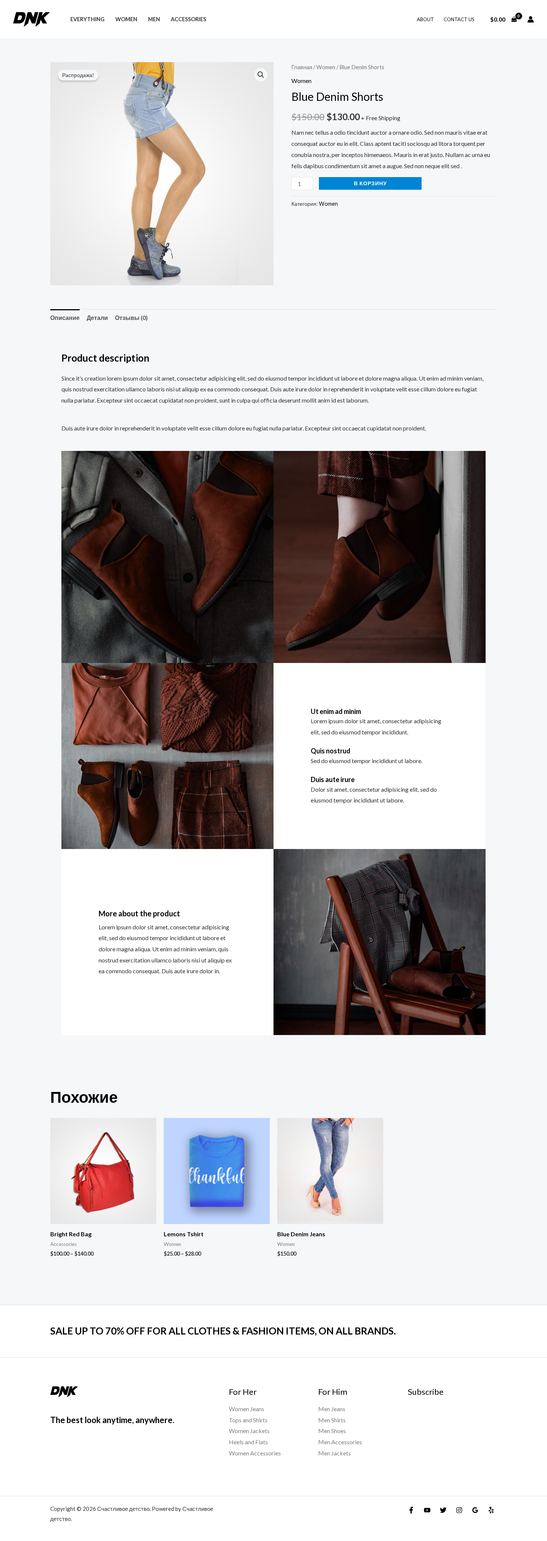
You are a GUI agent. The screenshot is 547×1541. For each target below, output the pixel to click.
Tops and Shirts (248, 1419)
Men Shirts (332, 1419)
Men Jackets (334, 1453)
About (425, 19)
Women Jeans (246, 1408)
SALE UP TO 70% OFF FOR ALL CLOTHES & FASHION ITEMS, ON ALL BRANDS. (223, 1331)
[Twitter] (443, 1510)
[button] (261, 74)
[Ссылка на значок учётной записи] (530, 19)
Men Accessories (340, 1441)
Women (126, 19)
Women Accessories (255, 1453)
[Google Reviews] (475, 1510)
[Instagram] (459, 1510)
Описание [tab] (65, 317)
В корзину (370, 183)
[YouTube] (427, 1510)
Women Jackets (249, 1430)
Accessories (188, 19)
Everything (87, 19)
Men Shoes (332, 1430)
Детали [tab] (97, 317)
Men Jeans (331, 1408)
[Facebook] (411, 1510)
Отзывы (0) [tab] (131, 317)
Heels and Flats (248, 1441)
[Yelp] (491, 1510)
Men (154, 19)
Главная (301, 67)
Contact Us (459, 19)
